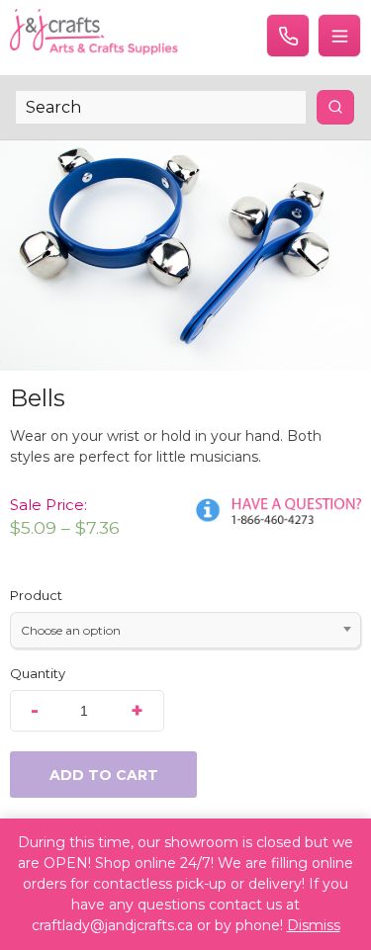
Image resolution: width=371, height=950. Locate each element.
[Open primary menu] (339, 35)
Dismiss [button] (313, 925)
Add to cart (103, 775)
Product (36, 595)
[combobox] (185, 630)
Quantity (37, 673)
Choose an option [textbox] (71, 630)
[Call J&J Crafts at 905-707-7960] (288, 35)
